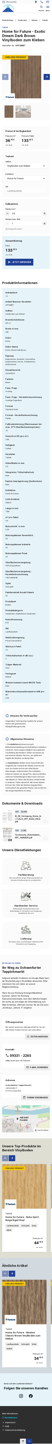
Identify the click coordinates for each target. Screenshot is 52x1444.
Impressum (10, 1422)
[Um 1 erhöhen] (44, 223)
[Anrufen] (42, 2)
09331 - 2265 (20, 1056)
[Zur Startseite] (8, 8)
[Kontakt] (48, 2)
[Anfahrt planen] (36, 2)
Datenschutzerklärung (15, 1430)
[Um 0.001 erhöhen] (44, 213)
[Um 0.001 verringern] (7, 213)
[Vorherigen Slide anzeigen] (5, 77)
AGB (7, 1426)
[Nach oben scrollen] (29, 1441)
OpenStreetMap (42, 1130)
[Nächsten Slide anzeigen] (47, 77)
